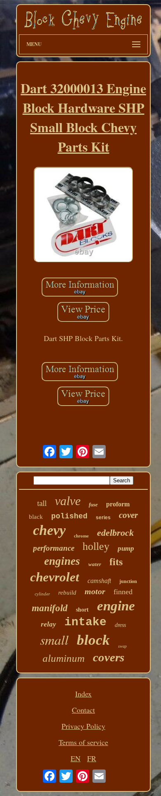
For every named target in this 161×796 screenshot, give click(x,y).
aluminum (64, 658)
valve (67, 501)
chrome (81, 535)
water (94, 564)
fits (116, 561)
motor (95, 591)
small (54, 639)
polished (69, 516)
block (93, 640)
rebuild (67, 592)
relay (48, 624)
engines (62, 561)
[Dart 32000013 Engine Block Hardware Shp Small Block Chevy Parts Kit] (83, 215)
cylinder (42, 593)
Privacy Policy (83, 726)
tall (42, 503)
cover (128, 515)
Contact (83, 710)
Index (83, 694)
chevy (49, 530)
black (36, 516)
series (103, 517)
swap (122, 646)
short (82, 609)
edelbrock (115, 532)
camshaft (99, 580)
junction (128, 581)
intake (85, 622)
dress (120, 625)
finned (123, 592)
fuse (93, 504)
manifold (50, 608)
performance (53, 548)
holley (96, 546)
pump (126, 548)
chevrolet (54, 577)
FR (91, 758)
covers (108, 657)
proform (118, 504)
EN (75, 758)
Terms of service (83, 742)
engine (116, 605)
